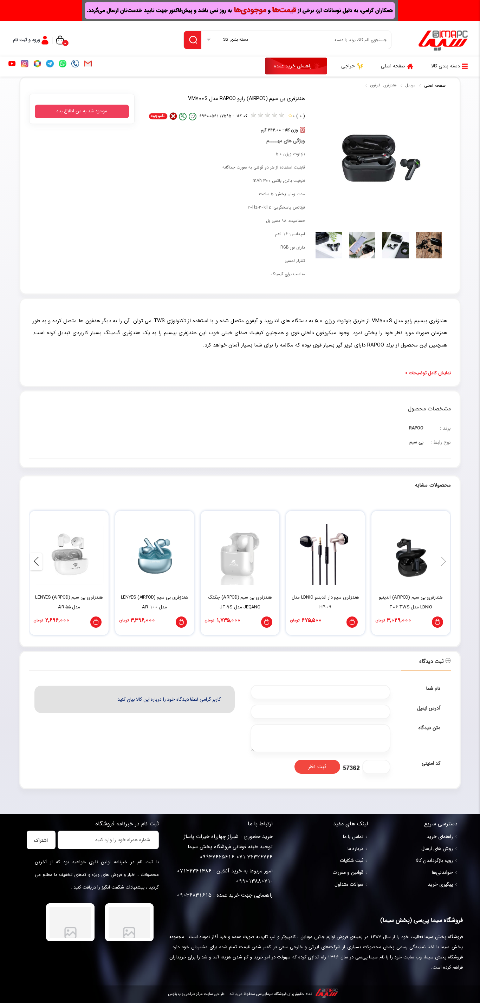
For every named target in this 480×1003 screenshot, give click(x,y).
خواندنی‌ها (442, 872)
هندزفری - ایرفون (383, 85)
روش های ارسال (437, 848)
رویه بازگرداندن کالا (434, 860)
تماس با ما (353, 836)
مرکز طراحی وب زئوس (185, 994)
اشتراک (41, 840)
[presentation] (443, 561)
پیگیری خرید (440, 884)
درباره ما (355, 848)
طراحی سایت (214, 994)
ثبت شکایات (351, 860)
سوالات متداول (349, 884)
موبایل (410, 85)
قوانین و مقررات (347, 872)
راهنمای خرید (440, 836)
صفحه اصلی (435, 85)
